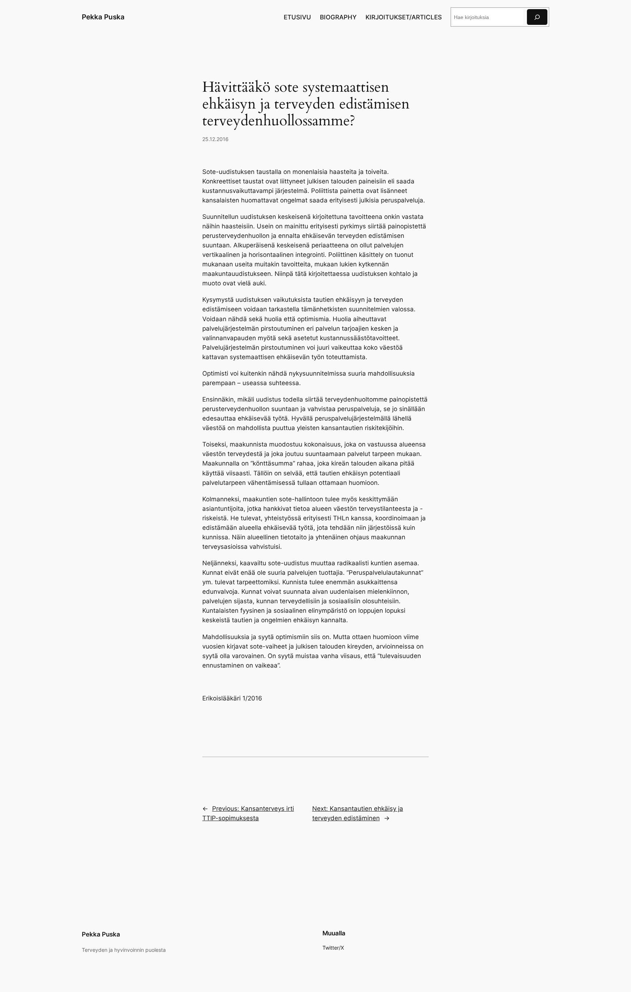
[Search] (537, 17)
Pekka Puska (103, 16)
